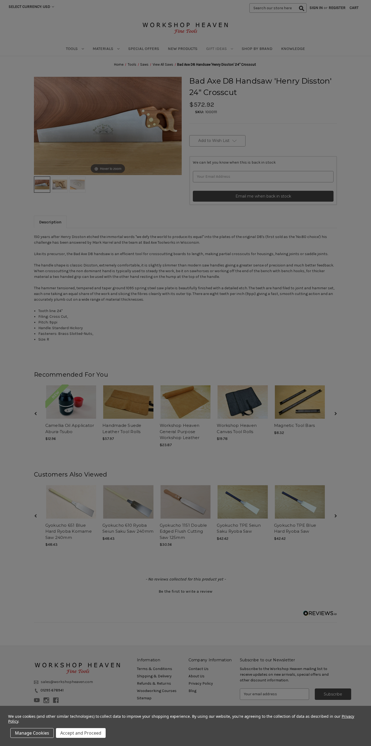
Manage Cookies (32, 733)
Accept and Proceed (80, 733)
